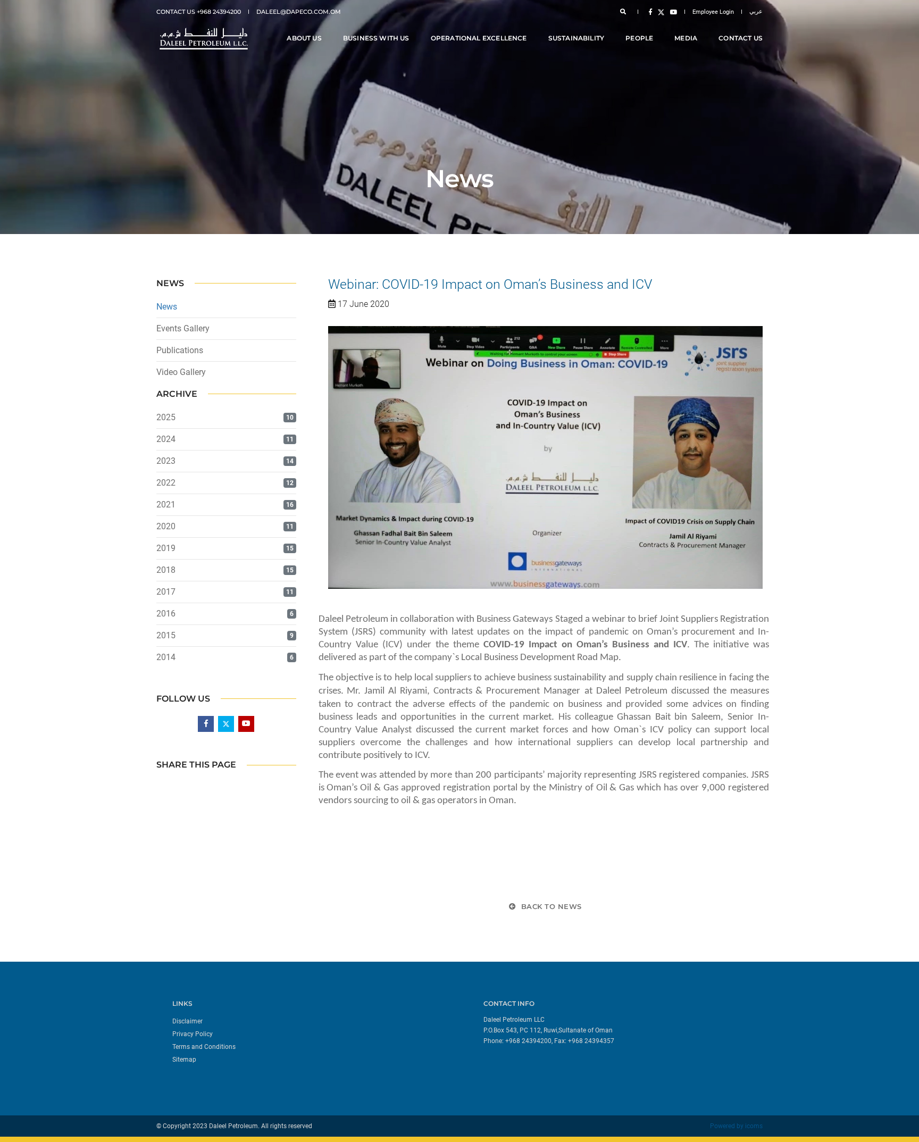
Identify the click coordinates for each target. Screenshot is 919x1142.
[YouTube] (672, 11)
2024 (166, 439)
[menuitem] (312, 1020)
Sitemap (184, 1059)
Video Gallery (181, 372)
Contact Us (741, 38)
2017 (166, 592)
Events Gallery (183, 328)
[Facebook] (650, 11)
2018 (166, 570)
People (639, 38)
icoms (754, 1126)
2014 (166, 657)
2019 (166, 548)
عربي (756, 11)
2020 (166, 526)
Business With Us (376, 38)
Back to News (550, 906)
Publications (179, 350)
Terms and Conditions (204, 1047)
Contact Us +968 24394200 (198, 11)
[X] (661, 11)
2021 (166, 504)
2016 (166, 613)
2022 (166, 483)
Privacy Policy (192, 1034)
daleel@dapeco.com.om (298, 11)
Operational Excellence (479, 38)
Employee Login (713, 12)
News (166, 307)
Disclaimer (187, 1021)
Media (685, 38)
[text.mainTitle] (202, 38)
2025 (166, 417)
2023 (166, 461)
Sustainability (576, 38)
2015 (166, 635)
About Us (304, 38)
